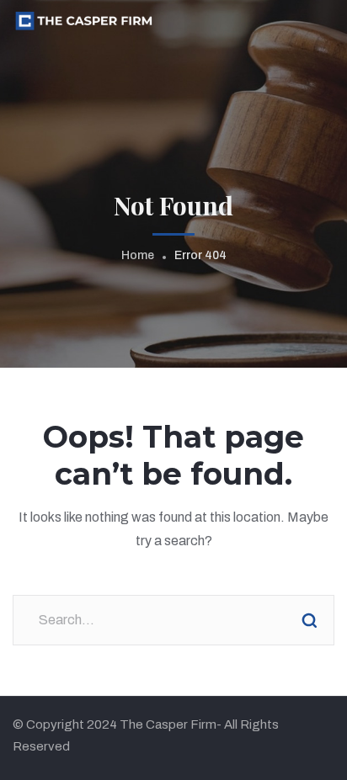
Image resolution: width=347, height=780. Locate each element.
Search (309, 620)
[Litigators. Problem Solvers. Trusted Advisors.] (83, 20)
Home (137, 255)
